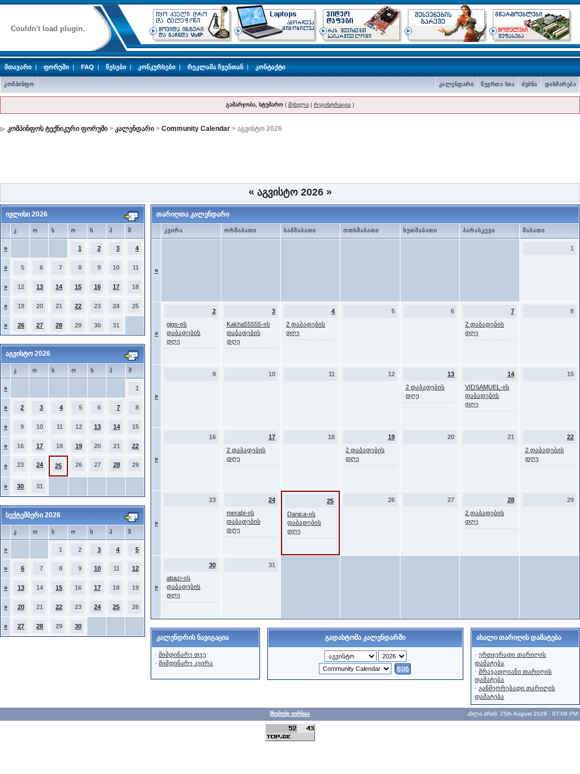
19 (78, 446)
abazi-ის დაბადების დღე (184, 586)
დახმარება (561, 84)
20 (21, 606)
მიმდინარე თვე (182, 654)
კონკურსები (157, 66)
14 (59, 286)
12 (135, 568)
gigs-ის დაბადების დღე (184, 333)
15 (78, 286)
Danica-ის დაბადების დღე (304, 522)
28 (59, 325)
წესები (116, 66)
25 (58, 465)
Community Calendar (195, 129)
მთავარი (18, 66)
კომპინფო (19, 84)
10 (97, 568)
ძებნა (530, 84)
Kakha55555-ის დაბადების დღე (248, 333)
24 (39, 464)
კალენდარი (456, 84)
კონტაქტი (270, 66)
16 (97, 286)
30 (20, 486)
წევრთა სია (497, 84)
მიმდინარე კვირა (186, 663)
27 (39, 325)
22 (78, 306)
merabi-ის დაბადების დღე (244, 521)
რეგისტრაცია (332, 104)
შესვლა (298, 104)
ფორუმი (56, 66)
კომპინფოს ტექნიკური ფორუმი (57, 129)
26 (21, 325)
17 (116, 286)
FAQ (87, 66)
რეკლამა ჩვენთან (215, 66)
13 (39, 286)
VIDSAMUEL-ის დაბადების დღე (487, 395)
